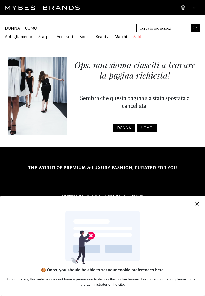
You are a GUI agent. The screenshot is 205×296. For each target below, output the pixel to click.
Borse (85, 37)
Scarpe (44, 37)
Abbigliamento (18, 37)
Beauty (102, 37)
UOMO (31, 28)
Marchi (121, 37)
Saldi (138, 37)
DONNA (12, 28)
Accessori (65, 37)
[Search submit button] (196, 28)
